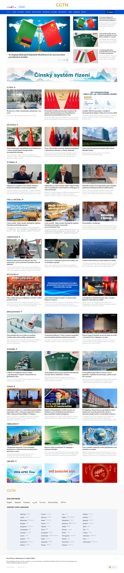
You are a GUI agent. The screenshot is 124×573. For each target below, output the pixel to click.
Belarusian (27, 520)
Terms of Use (21, 567)
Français (26, 502)
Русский (42, 502)
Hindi (44, 529)
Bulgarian (26, 526)
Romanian (68, 542)
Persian (67, 529)
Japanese (46, 542)
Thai (86, 529)
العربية (34, 502)
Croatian (25, 533)
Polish (66, 533)
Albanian (25, 514)
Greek (46, 520)
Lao (65, 514)
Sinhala (87, 517)
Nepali (66, 526)
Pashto (66, 539)
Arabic (24, 517)
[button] (67, 60)
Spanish (88, 520)
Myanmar (69, 523)
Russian (67, 545)
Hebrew (45, 526)
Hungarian (47, 533)
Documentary (53, 502)
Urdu (86, 539)
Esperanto (26, 542)
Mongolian (68, 520)
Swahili (88, 523)
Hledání (111, 12)
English (9, 502)
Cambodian (25, 529)
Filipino (25, 545)
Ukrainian (89, 536)
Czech (24, 536)
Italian (45, 539)
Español (18, 502)
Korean (46, 545)
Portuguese (68, 536)
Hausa (45, 523)
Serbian (88, 514)
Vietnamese (90, 542)
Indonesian (49, 536)
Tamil (86, 526)
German (46, 517)
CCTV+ (63, 502)
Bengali (24, 523)
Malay (68, 517)
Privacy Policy (10, 567)
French (46, 514)
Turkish (87, 533)
